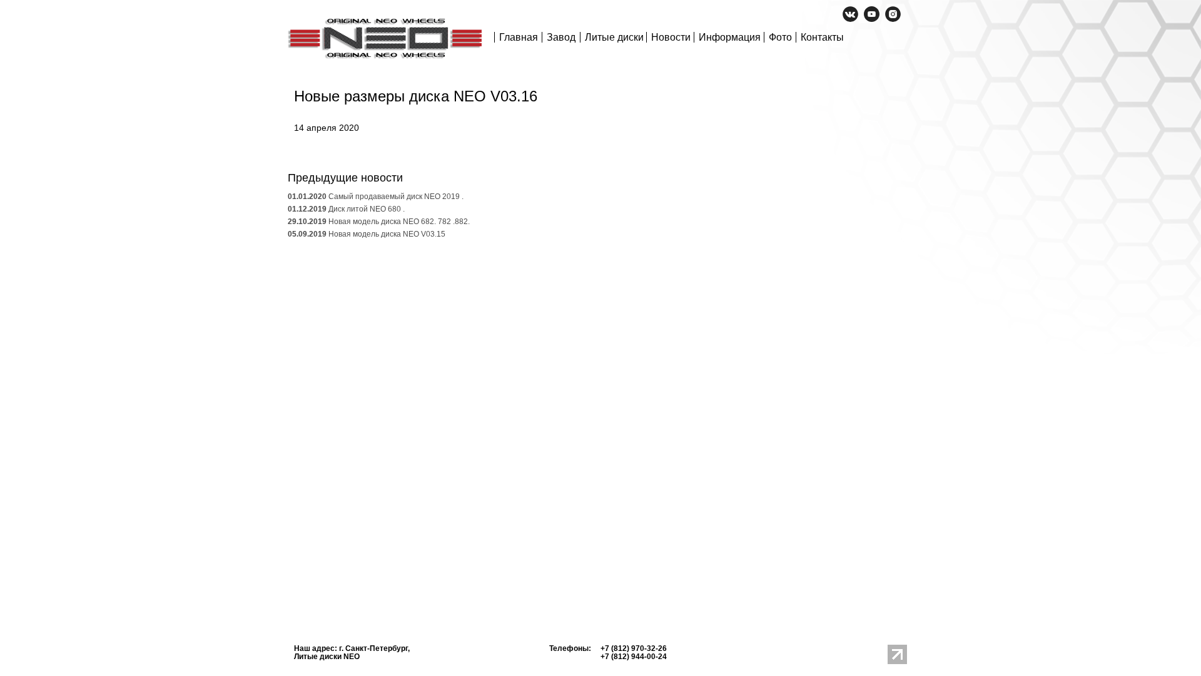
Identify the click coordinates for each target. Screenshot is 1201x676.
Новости (671, 37)
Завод (561, 37)
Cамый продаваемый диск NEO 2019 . (376, 196)
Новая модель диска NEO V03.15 (366, 234)
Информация (730, 37)
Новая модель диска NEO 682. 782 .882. (379, 221)
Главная (518, 37)
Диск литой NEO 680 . (346, 209)
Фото (780, 37)
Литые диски (614, 37)
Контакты (822, 37)
